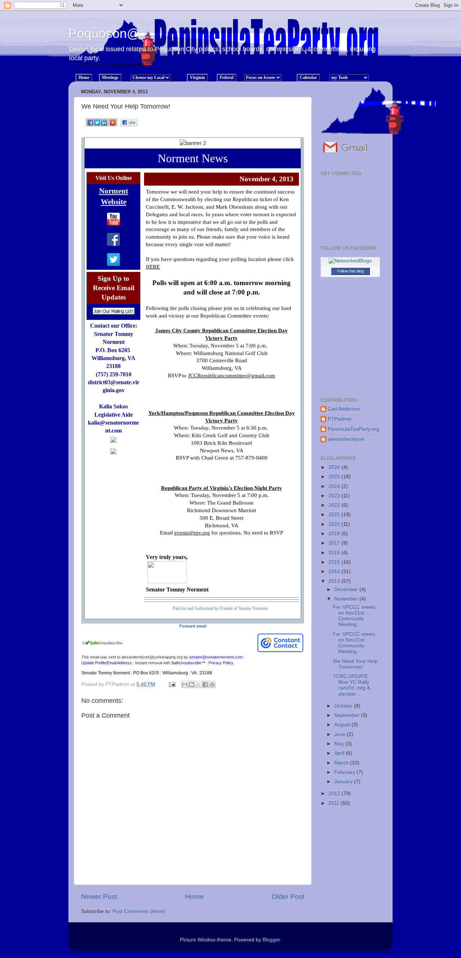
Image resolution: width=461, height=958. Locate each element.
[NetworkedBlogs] (350, 260)
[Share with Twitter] (97, 126)
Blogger (271, 940)
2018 (334, 533)
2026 (334, 467)
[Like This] (129, 124)
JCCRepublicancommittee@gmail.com (231, 375)
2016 (334, 552)
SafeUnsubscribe (186, 663)
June (340, 734)
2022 (334, 505)
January (344, 781)
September (347, 715)
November (346, 599)
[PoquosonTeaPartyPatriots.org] (346, 156)
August (343, 724)
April (340, 753)
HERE (153, 267)
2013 (334, 581)
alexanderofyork (346, 439)
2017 (334, 543)
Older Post (288, 896)
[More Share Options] (112, 126)
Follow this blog (350, 271)
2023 (334, 495)
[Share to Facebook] (205, 684)
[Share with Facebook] (90, 126)
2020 (334, 524)
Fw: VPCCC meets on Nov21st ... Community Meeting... (354, 615)
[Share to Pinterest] (212, 684)
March (342, 763)
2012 (334, 793)
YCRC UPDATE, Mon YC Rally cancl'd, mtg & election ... (351, 685)
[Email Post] (171, 684)
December (346, 589)
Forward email (192, 626)
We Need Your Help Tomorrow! (355, 664)
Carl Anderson (344, 409)
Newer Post (99, 896)
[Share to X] (198, 684)
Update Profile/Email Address (106, 663)
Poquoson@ (104, 33)
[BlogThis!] (191, 684)
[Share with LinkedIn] (104, 126)
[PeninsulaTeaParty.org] (378, 133)
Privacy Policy (221, 663)
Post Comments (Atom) (139, 911)
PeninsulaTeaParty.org (353, 429)
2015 (334, 562)
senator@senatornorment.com (216, 657)
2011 (334, 803)
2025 (334, 476)
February (345, 772)
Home (194, 896)
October (344, 706)
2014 (334, 571)
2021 (334, 514)
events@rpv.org (192, 533)
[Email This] (184, 684)
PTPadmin (340, 419)
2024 (334, 486)
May (339, 743)
